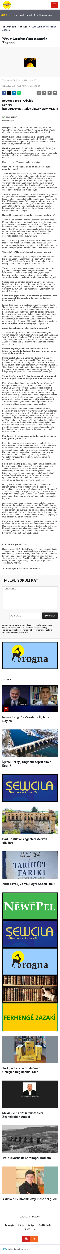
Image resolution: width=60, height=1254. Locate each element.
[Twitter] (9, 93)
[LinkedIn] (14, 93)
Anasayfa (11, 26)
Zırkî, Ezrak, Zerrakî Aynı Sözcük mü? (32, 15)
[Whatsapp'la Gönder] (19, 93)
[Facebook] (4, 93)
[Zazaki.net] (7, 4)
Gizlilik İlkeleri (45, 1225)
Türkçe (23, 26)
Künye (21, 1225)
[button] (44, 93)
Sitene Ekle (29, 1229)
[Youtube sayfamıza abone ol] (26, 1239)
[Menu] (54, 5)
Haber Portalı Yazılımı (18, 1249)
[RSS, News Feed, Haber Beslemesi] (34, 1239)
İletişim (31, 1225)
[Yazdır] (39, 93)
